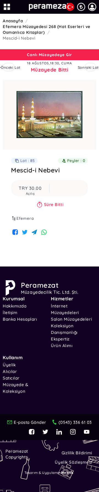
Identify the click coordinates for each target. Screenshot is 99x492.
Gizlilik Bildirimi (77, 452)
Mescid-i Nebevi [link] (19, 38)
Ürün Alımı (62, 345)
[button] (92, 7)
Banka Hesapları (20, 319)
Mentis (67, 472)
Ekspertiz (60, 339)
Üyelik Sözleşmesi (73, 462)
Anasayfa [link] (13, 20)
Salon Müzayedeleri (71, 319)
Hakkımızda (15, 306)
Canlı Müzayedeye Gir (49, 54)
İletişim (10, 312)
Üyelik (9, 364)
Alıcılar (10, 371)
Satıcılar (11, 378)
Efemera (25, 218)
